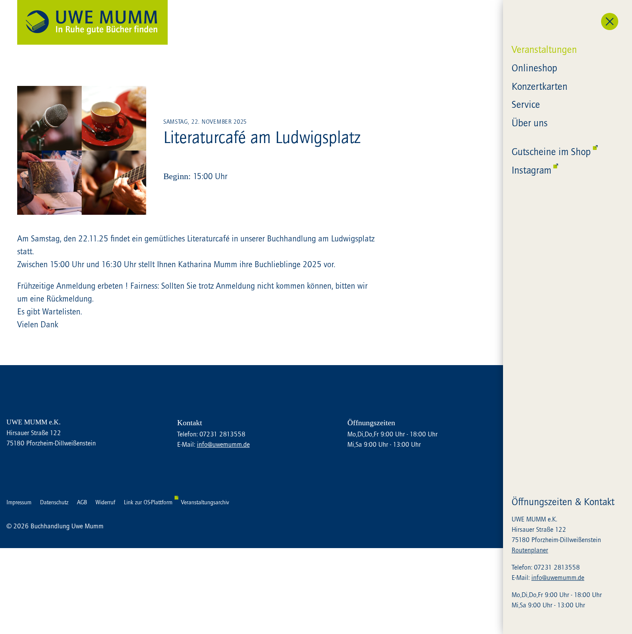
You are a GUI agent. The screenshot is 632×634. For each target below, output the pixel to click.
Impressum (18, 502)
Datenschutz (54, 502)
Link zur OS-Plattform (148, 502)
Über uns (530, 122)
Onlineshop (534, 67)
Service (526, 104)
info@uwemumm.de (557, 577)
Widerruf (105, 502)
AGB (82, 502)
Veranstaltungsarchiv (205, 502)
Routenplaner (530, 550)
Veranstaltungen (544, 49)
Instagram (531, 170)
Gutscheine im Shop (551, 151)
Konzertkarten (540, 86)
